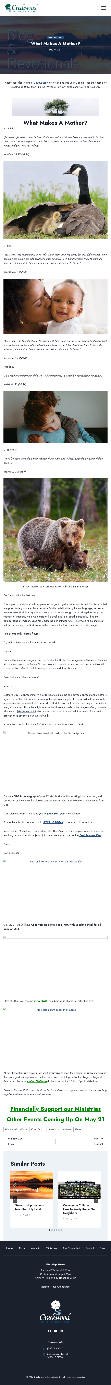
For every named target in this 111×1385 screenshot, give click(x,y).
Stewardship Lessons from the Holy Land (29, 1207)
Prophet (98, 1141)
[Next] (96, 1199)
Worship (35, 1248)
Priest (15, 1141)
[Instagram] (61, 1331)
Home (9, 1248)
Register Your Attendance (55, 1287)
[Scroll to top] (103, 1373)
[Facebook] (49, 1331)
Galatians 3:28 (27, 711)
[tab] (49, 1230)
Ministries (51, 1248)
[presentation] (31, 1185)
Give (102, 1248)
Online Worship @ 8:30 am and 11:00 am (55, 1277)
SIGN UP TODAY (57, 813)
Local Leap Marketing (76, 1377)
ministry (67, 1129)
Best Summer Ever (90, 835)
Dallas (23, 1129)
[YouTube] (55, 1331)
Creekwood (11, 1129)
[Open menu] (103, 8)
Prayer (78, 1129)
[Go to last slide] (15, 1199)
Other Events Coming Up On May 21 (55, 1119)
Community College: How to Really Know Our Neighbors (79, 1209)
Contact (89, 1248)
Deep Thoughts (55, 37)
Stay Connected (71, 1248)
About (22, 1248)
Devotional (54, 1129)
